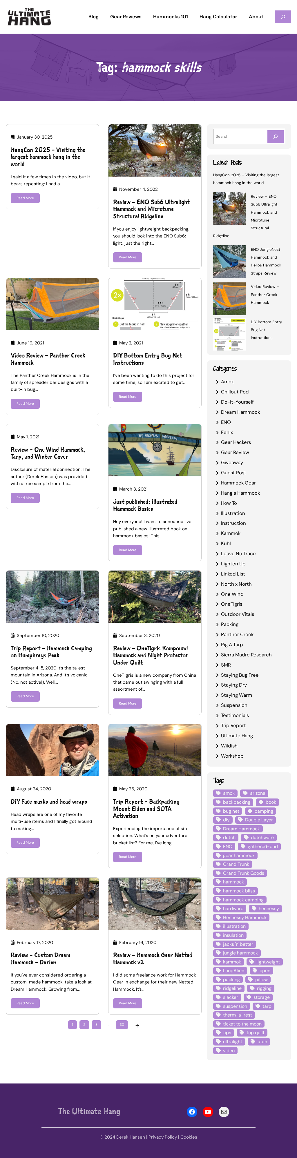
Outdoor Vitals (237, 614)
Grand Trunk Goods (243, 873)
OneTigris (231, 604)
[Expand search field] (283, 16)
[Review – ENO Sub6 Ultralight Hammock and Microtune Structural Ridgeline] (229, 209)
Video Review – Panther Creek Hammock (48, 359)
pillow (261, 980)
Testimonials (235, 715)
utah (262, 1042)
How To (229, 503)
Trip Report (233, 725)
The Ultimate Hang (89, 1111)
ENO (226, 422)
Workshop (232, 756)
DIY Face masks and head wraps (49, 801)
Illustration (233, 513)
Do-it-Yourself (237, 402)
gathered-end (263, 846)
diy (226, 820)
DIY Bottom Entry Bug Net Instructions (147, 359)
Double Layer (259, 820)
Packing (229, 624)
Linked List (233, 574)
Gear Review (235, 452)
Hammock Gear (238, 483)
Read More (25, 198)
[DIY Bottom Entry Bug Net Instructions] (229, 335)
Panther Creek (237, 634)
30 (122, 1024)
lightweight (268, 962)
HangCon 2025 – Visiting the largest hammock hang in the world (48, 157)
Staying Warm (236, 695)
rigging (264, 988)
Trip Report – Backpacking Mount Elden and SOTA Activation (146, 809)
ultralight (232, 1042)
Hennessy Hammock (245, 917)
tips (227, 1033)
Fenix (227, 432)
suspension (235, 1006)
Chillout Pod (235, 392)
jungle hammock (240, 953)
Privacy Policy (162, 1137)
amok (229, 793)
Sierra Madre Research (246, 654)
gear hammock (239, 855)
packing (231, 980)
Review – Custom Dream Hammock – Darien (40, 959)
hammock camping (243, 900)
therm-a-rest (237, 1015)
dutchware (262, 837)
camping (264, 811)
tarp (266, 1006)
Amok (227, 381)
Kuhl (226, 543)
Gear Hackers (236, 442)
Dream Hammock (240, 412)
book (271, 802)
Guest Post (233, 472)
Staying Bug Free (240, 675)
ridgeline (232, 988)
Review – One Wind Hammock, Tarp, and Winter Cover (48, 453)
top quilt (256, 1033)
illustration (234, 926)
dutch (229, 837)
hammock (233, 882)
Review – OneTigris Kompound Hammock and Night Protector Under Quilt (150, 655)
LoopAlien (233, 971)
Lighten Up (233, 563)
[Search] (275, 136)
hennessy (269, 908)
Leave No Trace (238, 553)
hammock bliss (239, 891)
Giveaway (232, 462)
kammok (232, 962)
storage (261, 997)
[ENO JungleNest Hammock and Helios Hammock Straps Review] (229, 262)
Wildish (229, 746)
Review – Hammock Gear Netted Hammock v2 (152, 959)
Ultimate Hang (237, 735)
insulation (233, 935)
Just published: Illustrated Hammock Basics (145, 505)
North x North (236, 584)
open (265, 971)
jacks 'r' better (238, 944)
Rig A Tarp (232, 644)
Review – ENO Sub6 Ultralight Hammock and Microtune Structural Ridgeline (151, 209)
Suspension (234, 705)
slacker (230, 997)
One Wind (232, 594)
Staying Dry (234, 685)
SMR (226, 665)
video (229, 1051)
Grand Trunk (236, 864)
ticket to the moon (242, 1024)
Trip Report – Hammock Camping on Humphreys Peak (51, 652)
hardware (233, 908)
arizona (257, 793)
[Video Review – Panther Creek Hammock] (229, 299)
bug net (231, 811)
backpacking (236, 802)
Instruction (233, 523)
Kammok (230, 533)
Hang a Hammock (240, 493)
